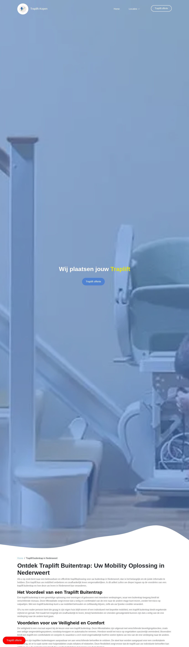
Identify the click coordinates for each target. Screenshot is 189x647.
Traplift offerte (161, 8)
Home (117, 9)
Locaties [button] (133, 9)
